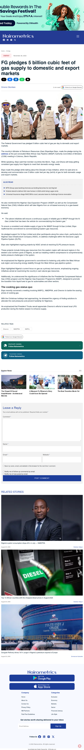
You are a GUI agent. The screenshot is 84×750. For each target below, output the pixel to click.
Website (46, 454)
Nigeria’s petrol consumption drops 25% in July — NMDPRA (23, 543)
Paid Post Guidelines (28, 714)
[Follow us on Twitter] (15, 39)
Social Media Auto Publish (34, 749)
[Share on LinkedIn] (16, 79)
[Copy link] (27, 79)
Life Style (54, 714)
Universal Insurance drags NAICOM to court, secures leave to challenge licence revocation (38, 194)
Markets (53, 704)
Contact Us (25, 704)
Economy (54, 700)
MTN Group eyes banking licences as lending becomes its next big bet (31, 188)
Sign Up (58, 726)
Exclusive (54, 697)
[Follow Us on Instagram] (48, 736)
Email (5, 454)
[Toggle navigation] (77, 36)
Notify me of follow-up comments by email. (20, 471)
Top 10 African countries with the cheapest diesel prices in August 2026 (27, 598)
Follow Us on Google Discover (73, 87)
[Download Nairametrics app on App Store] (42, 686)
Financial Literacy (57, 711)
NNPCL (27, 329)
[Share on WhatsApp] (22, 79)
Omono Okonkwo (8, 87)
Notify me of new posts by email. (16, 474)
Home (3, 51)
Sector (53, 707)
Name (5, 444)
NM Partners (25, 711)
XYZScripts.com (52, 749)
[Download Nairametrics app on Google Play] (42, 678)
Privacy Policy (25, 707)
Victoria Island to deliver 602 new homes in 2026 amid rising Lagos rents (32, 191)
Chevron (6, 329)
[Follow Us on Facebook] (39, 736)
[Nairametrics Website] (18, 36)
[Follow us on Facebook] (4, 39)
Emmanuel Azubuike (77, 656)
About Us (24, 700)
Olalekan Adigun (78, 547)
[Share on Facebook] (9, 79)
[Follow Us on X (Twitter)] (53, 736)
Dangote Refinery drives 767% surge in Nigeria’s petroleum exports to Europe (29, 652)
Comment (7, 416)
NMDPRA (17, 329)
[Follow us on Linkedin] (8, 39)
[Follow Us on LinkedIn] (44, 736)
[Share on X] (3, 79)
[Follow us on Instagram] (11, 39)
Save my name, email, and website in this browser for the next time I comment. (30, 466)
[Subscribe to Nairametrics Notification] (79, 746)
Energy (8, 51)
